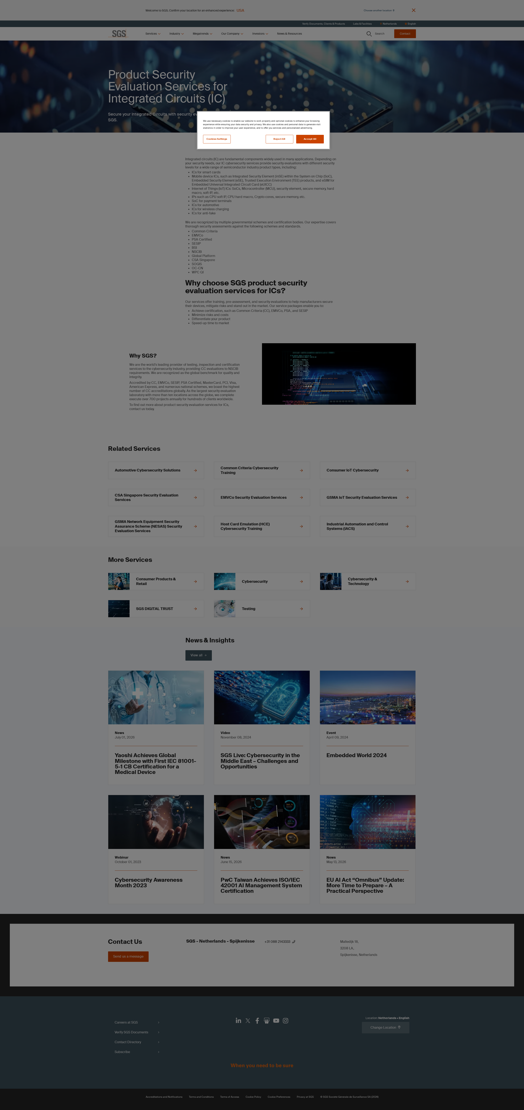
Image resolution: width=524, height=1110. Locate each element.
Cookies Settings (217, 139)
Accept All (310, 139)
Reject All (279, 139)
